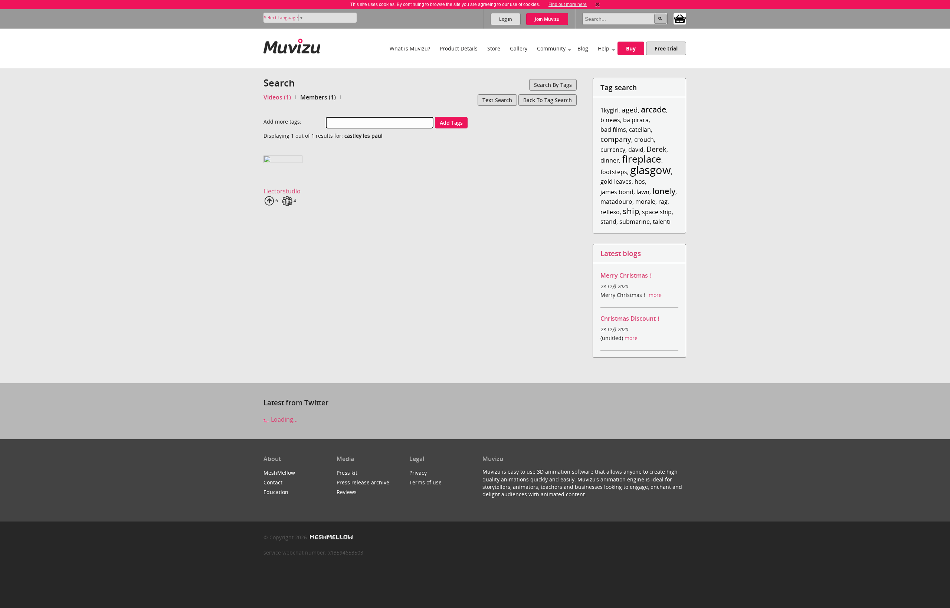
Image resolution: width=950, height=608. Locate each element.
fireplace (641, 159)
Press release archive (363, 482)
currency (612, 150)
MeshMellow (279, 472)
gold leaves (616, 181)
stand (608, 222)
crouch (644, 139)
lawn (642, 192)
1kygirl (609, 110)
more (655, 294)
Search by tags (553, 84)
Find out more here (567, 4)
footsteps (613, 172)
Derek (656, 149)
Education (275, 492)
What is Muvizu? (410, 48)
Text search (497, 100)
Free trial (666, 48)
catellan (640, 129)
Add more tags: (282, 121)
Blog (582, 48)
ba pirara (636, 120)
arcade (653, 109)
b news (610, 120)
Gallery (518, 48)
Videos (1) (277, 97)
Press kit (347, 472)
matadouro (616, 201)
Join (547, 19)
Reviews (347, 492)
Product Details (459, 48)
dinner (609, 160)
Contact (272, 482)
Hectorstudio (282, 191)
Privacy (418, 472)
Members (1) (318, 97)
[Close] (597, 4)
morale (645, 201)
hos (640, 181)
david (635, 150)
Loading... (283, 419)
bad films (613, 129)
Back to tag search (547, 100)
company (615, 139)
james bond (616, 192)
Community (551, 48)
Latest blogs (620, 253)
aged (630, 110)
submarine (634, 222)
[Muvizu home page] (291, 45)
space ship (657, 212)
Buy (631, 48)
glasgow (650, 170)
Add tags (451, 122)
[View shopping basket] (680, 18)
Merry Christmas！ (627, 275)
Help (603, 48)
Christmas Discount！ (631, 318)
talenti (662, 222)
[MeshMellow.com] (330, 537)
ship (631, 211)
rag (663, 201)
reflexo (610, 212)
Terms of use (425, 482)
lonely (663, 191)
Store (493, 48)
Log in (505, 19)
